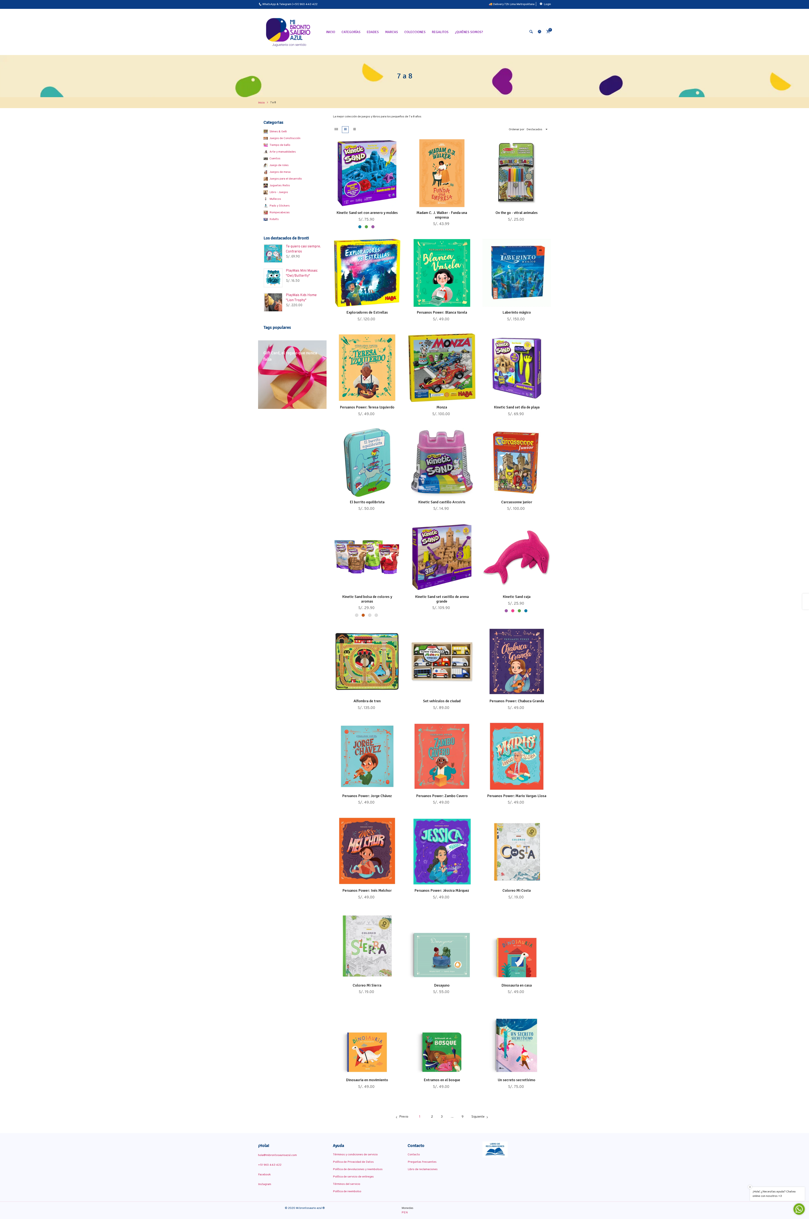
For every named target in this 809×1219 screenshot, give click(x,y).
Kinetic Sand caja (516, 596)
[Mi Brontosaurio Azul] (289, 32)
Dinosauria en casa (516, 985)
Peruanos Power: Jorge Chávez (367, 795)
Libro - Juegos (278, 192)
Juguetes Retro (279, 185)
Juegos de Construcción (284, 138)
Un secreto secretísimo (516, 1080)
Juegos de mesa (280, 172)
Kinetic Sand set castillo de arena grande (442, 599)
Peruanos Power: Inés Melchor (367, 890)
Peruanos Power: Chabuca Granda (516, 701)
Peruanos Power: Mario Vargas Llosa (516, 795)
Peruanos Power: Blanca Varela (442, 312)
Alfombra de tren (367, 701)
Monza (442, 407)
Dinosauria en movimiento (367, 1080)
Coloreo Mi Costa (516, 890)
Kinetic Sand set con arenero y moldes (367, 212)
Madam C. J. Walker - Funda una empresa (442, 215)
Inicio (261, 103)
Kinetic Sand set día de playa (517, 407)
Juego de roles (279, 165)
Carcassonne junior (516, 502)
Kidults (274, 219)
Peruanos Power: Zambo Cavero (442, 795)
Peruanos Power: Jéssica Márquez (441, 890)
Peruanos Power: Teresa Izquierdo (367, 407)
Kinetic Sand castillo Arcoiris (441, 502)
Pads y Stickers (279, 206)
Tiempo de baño (279, 145)
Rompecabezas (279, 212)
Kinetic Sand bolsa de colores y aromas (367, 599)
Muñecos (275, 199)
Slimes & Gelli (278, 131)
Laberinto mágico (516, 312)
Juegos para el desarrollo (285, 179)
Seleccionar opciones (362, 203)
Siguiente (478, 1117)
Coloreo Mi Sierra (367, 985)
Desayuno (442, 985)
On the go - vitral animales (517, 212)
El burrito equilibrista (367, 502)
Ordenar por (516, 129)
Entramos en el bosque (442, 1080)
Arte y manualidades (282, 152)
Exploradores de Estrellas (367, 312)
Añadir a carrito (437, 203)
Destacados (534, 129)
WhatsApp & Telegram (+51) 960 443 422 (289, 4)
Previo (403, 1117)
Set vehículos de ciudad (442, 701)
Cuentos (274, 158)
